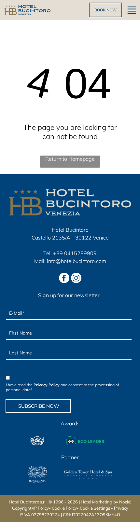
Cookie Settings (95, 508)
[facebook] (64, 279)
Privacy (121, 508)
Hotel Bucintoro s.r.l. (28, 501)
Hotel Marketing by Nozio (105, 501)
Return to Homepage (70, 159)
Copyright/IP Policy (30, 508)
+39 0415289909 (75, 253)
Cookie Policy (64, 508)
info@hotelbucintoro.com (76, 261)
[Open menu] (132, 10)
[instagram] (76, 279)
